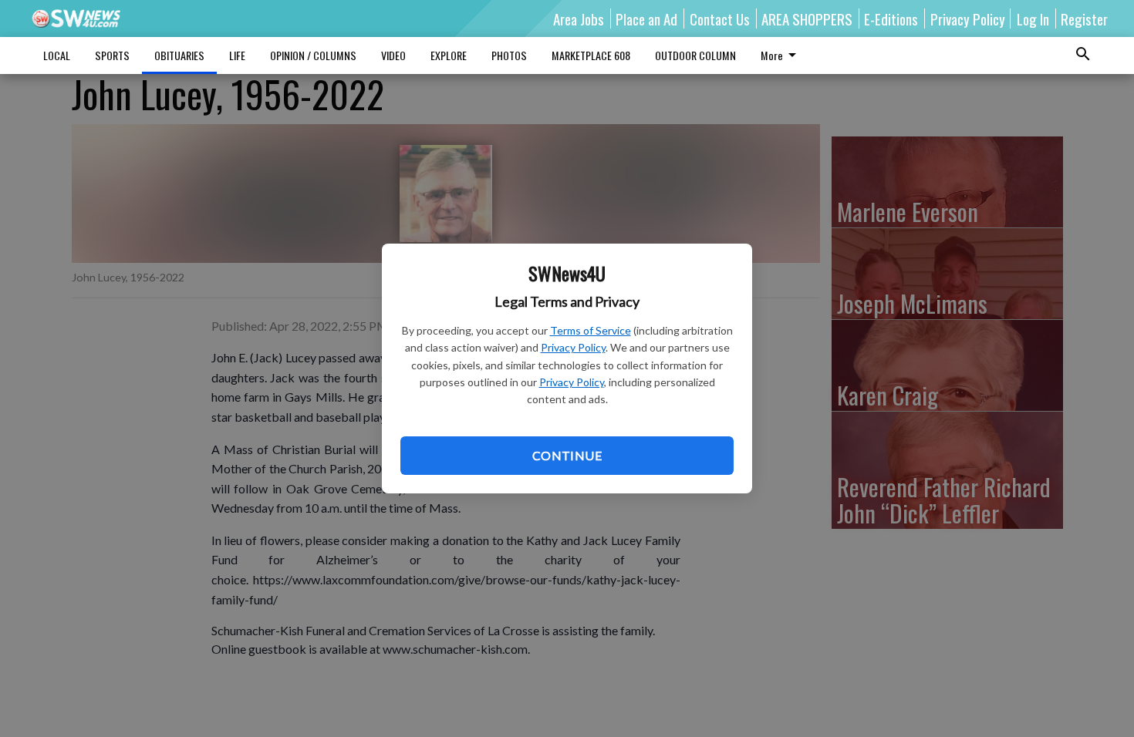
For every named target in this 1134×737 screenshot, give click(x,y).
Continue (567, 455)
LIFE (237, 55)
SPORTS (112, 55)
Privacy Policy (573, 347)
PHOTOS (509, 55)
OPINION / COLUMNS (313, 55)
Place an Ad (646, 18)
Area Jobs (578, 18)
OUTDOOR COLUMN (695, 55)
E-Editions (891, 18)
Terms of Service (590, 330)
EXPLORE (448, 55)
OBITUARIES (179, 55)
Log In (1033, 18)
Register (1084, 18)
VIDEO (393, 55)
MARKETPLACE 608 (591, 55)
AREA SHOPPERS (806, 18)
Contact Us (720, 18)
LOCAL (56, 55)
